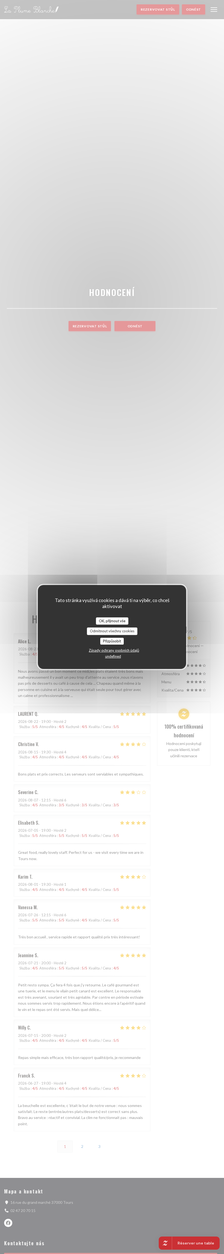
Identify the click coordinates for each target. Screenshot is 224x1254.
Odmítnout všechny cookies (112, 631)
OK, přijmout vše (112, 621)
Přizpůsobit (112, 641)
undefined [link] (113, 656)
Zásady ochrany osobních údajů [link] (114, 650)
